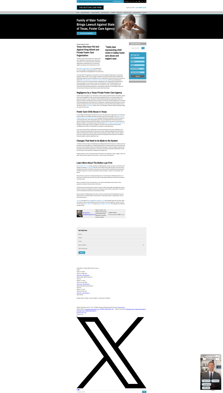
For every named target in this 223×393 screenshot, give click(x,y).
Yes (113, 198)
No (109, 198)
